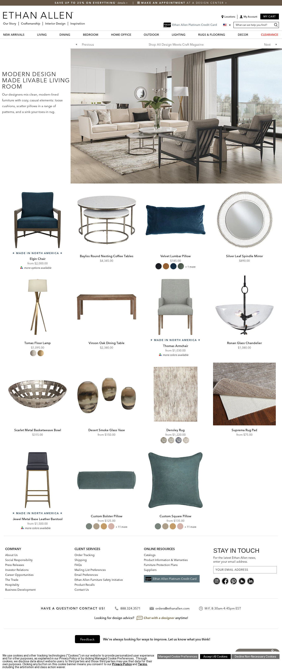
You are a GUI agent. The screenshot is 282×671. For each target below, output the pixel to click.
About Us (11, 555)
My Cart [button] (269, 16)
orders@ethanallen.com (172, 608)
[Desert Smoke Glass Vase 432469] (106, 394)
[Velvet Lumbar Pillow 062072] (175, 220)
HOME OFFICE (121, 35)
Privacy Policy (122, 664)
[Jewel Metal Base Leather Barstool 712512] (37, 480)
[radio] (158, 266)
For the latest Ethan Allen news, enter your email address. (234, 559)
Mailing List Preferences (90, 570)
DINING (64, 35)
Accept (215, 656)
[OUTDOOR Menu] (161, 34)
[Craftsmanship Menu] (41, 22)
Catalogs (149, 555)
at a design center (183, 2)
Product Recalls (85, 585)
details (121, 2)
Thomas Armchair (175, 346)
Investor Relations (16, 570)
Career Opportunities (19, 575)
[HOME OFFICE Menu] (133, 34)
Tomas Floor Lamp (37, 343)
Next (267, 44)
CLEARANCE (269, 35)
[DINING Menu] (72, 34)
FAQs (78, 565)
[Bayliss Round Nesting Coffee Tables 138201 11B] (106, 220)
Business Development (20, 590)
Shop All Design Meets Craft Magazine (176, 44)
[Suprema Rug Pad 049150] (244, 394)
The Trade (11, 580)
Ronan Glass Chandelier (244, 343)
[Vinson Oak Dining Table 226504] (106, 307)
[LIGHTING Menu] (187, 34)
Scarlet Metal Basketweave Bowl (37, 430)
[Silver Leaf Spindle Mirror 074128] (244, 220)
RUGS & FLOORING (211, 35)
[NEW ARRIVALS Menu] (26, 34)
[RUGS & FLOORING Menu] (227, 34)
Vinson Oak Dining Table (106, 343)
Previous (88, 44)
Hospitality (12, 585)
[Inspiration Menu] (86, 22)
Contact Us (82, 590)
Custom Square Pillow (175, 516)
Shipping (81, 560)
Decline (255, 656)
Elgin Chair (37, 259)
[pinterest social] (233, 580)
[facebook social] (225, 580)
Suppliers (150, 570)
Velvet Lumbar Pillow (175, 256)
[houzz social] (242, 580)
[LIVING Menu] (49, 34)
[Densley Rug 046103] (175, 394)
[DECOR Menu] (250, 34)
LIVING (42, 35)
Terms (142, 664)
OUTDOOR (151, 35)
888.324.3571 (130, 608)
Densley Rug (175, 430)
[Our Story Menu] (17, 22)
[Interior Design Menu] (66, 22)
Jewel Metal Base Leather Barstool (38, 519)
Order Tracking (85, 555)
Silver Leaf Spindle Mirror (244, 256)
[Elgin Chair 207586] (37, 220)
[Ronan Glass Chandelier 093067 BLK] (244, 307)
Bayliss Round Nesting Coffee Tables (106, 256)
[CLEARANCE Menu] (280, 34)
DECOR (243, 35)
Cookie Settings (177, 656)
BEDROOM (90, 35)
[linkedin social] (250, 580)
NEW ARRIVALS (13, 35)
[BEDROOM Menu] (100, 34)
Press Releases (14, 565)
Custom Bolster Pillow (106, 516)
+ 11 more (121, 526)
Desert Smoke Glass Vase (106, 430)
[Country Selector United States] (227, 25)
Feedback (87, 639)
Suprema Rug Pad (244, 430)
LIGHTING (178, 35)
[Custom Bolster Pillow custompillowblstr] (106, 480)
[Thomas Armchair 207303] (175, 307)
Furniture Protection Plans (161, 565)
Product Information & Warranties (166, 560)
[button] (248, 18)
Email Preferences (86, 575)
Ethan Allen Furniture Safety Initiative (99, 580)
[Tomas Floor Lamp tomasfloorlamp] (37, 307)
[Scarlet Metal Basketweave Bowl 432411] (37, 394)
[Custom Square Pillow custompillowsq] (175, 480)
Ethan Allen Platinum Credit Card (175, 579)
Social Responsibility (19, 560)
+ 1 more (190, 266)
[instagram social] (216, 580)
